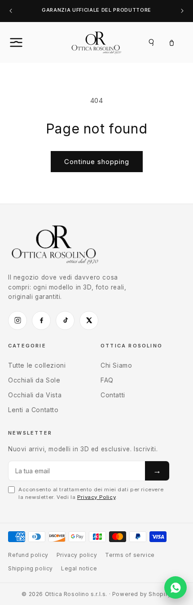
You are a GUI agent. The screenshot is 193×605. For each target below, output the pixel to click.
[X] (88, 320)
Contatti (113, 395)
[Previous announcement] (11, 11)
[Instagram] (17, 320)
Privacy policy (77, 555)
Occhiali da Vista (34, 395)
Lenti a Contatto (33, 410)
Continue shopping (96, 161)
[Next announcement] (182, 11)
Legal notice (79, 568)
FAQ (107, 380)
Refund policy (28, 555)
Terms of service (130, 555)
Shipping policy (30, 568)
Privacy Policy (96, 497)
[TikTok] (65, 320)
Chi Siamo (116, 365)
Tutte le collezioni (37, 365)
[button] (26, 42)
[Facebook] (41, 320)
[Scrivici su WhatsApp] (175, 587)
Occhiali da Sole (34, 380)
